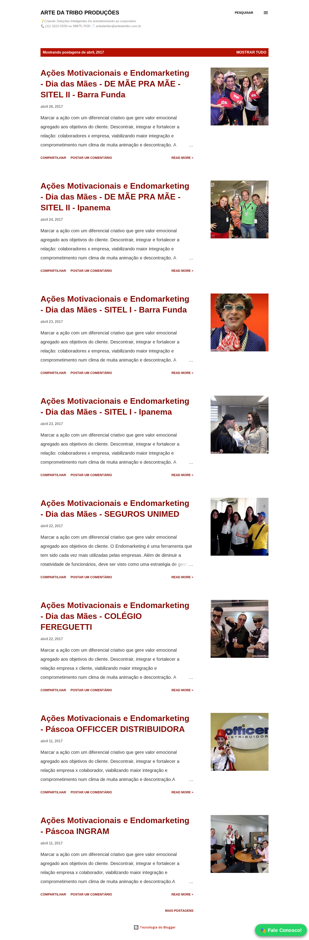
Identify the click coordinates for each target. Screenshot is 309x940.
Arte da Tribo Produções (79, 12)
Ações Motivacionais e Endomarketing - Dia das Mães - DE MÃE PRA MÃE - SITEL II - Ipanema (114, 196)
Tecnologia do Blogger (157, 927)
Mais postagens (179, 910)
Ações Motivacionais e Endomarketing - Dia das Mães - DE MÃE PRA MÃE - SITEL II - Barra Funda (114, 83)
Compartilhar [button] (53, 158)
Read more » (182, 158)
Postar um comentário (91, 158)
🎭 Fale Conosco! (281, 930)
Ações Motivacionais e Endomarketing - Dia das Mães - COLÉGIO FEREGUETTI (114, 616)
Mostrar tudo (251, 52)
